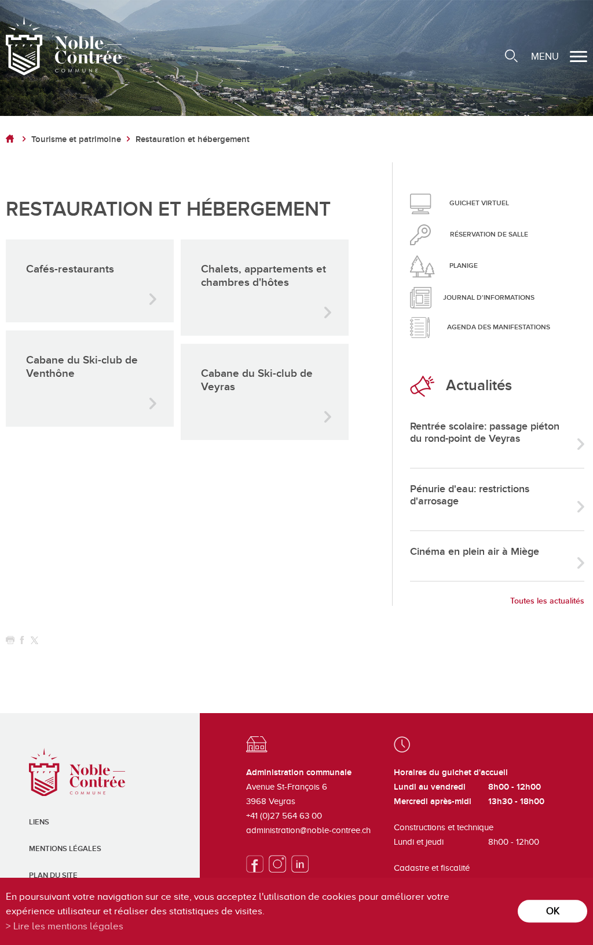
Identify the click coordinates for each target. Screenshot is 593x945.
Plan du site (53, 875)
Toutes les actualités (547, 601)
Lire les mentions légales (68, 926)
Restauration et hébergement (193, 139)
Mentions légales (65, 848)
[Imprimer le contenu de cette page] (10, 640)
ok (552, 911)
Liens (39, 822)
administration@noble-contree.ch (308, 830)
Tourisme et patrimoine (76, 139)
